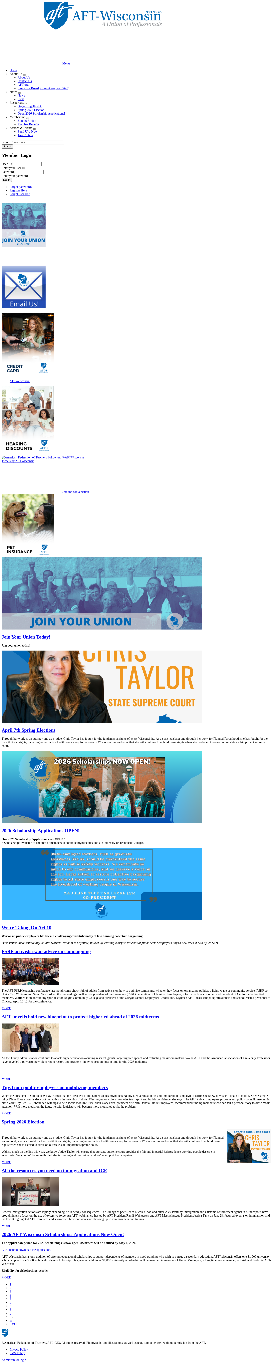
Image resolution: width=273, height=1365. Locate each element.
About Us (24, 77)
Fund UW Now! (28, 131)
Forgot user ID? (20, 194)
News (21, 95)
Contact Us (25, 81)
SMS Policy (17, 1353)
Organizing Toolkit (30, 106)
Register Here (18, 190)
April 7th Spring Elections (28, 730)
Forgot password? (21, 186)
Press (21, 99)
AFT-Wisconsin (20, 381)
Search (6, 142)
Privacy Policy (19, 1349)
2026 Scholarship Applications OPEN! (41, 830)
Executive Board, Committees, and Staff (43, 88)
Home (13, 70)
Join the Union (27, 120)
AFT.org (23, 84)
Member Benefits (28, 124)
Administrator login (14, 1360)
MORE (6, 1008)
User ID (7, 164)
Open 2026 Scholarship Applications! (41, 113)
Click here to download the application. (26, 1249)
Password (8, 171)
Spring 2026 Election (31, 110)
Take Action (25, 135)
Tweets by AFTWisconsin (18, 461)
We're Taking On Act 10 (26, 927)
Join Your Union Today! (26, 637)
